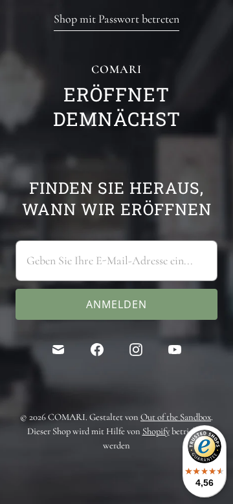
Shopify (156, 431)
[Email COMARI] (58, 349)
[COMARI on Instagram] (136, 349)
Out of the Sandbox (175, 417)
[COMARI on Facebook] (97, 349)
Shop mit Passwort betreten (116, 19)
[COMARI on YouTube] (175, 349)
